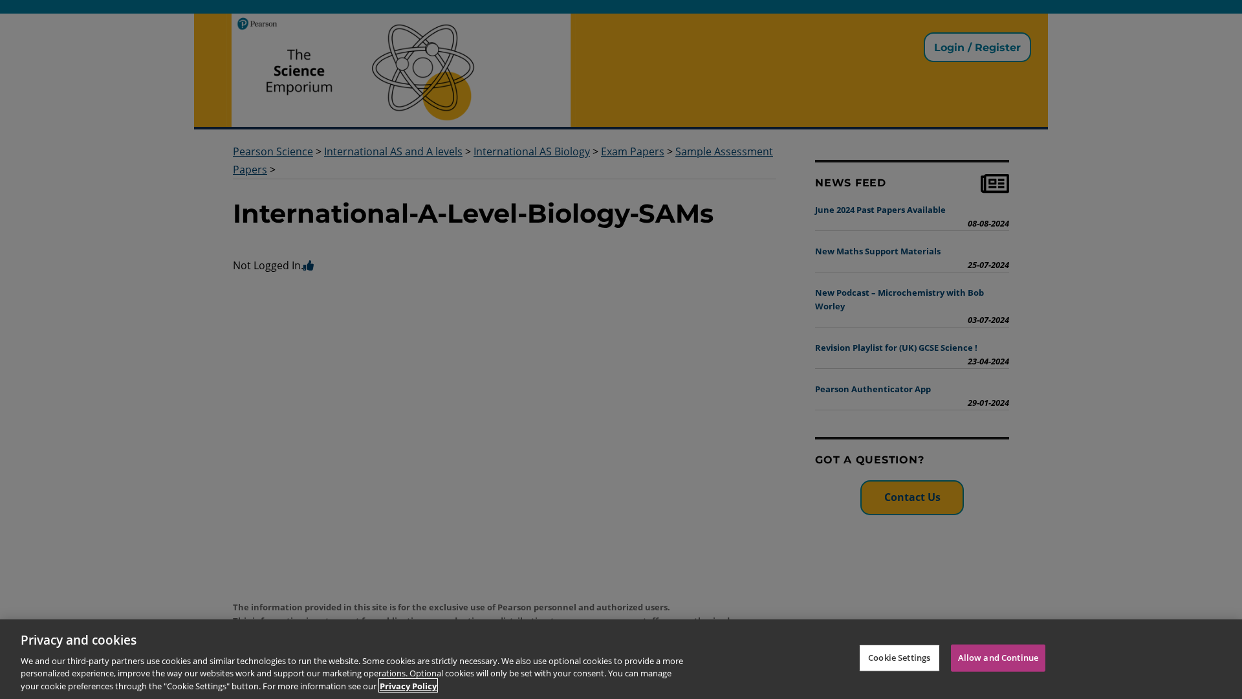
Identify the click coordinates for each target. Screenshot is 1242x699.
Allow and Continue (998, 657)
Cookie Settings (899, 657)
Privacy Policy (408, 685)
